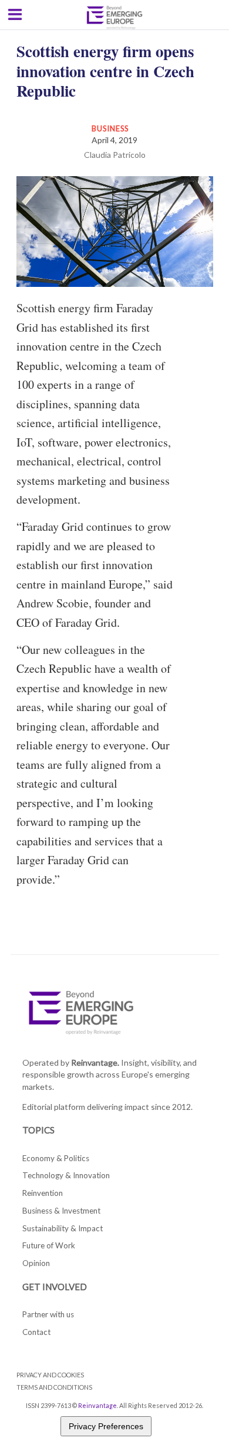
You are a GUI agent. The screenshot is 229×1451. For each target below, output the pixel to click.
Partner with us (48, 1314)
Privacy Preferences (106, 1426)
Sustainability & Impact (62, 1228)
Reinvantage (97, 1405)
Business (110, 128)
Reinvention (42, 1193)
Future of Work (48, 1245)
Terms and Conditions (54, 1387)
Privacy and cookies (50, 1375)
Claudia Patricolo (115, 155)
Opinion (36, 1263)
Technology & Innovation (66, 1175)
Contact (36, 1332)
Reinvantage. (95, 1062)
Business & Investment (61, 1210)
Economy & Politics (55, 1158)
